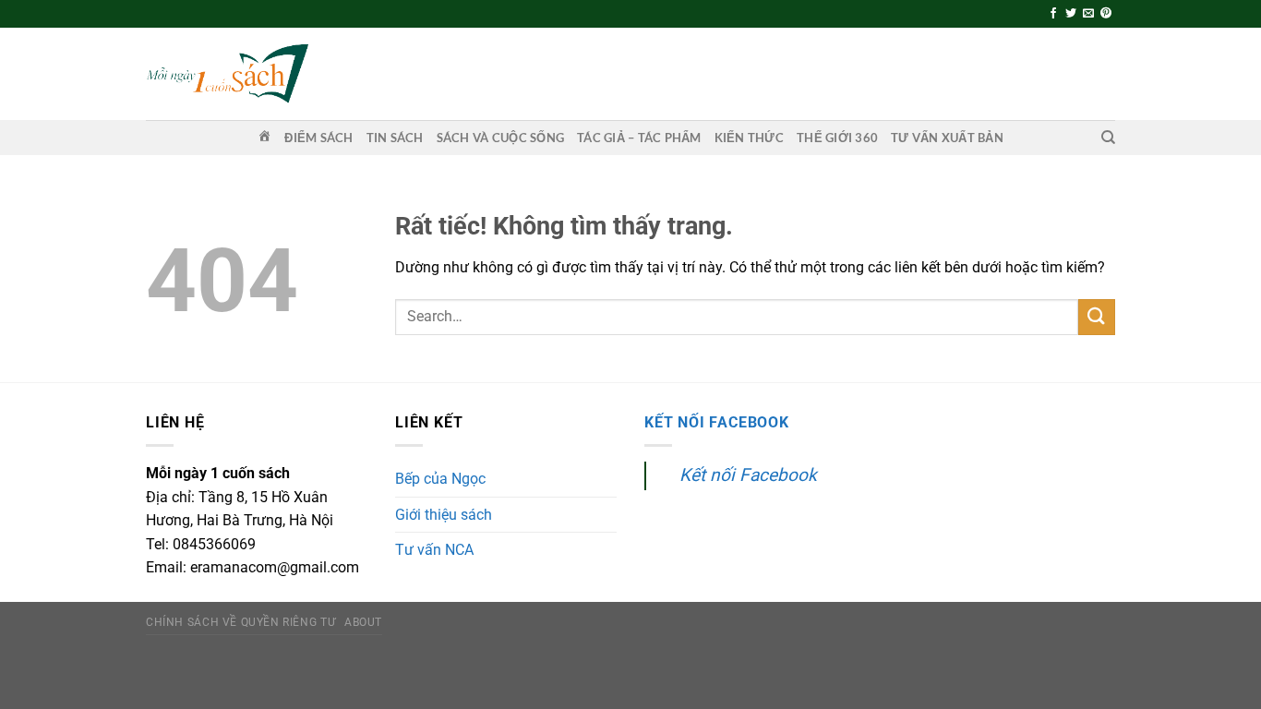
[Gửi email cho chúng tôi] (1088, 13)
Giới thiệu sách (443, 514)
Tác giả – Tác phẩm (639, 137)
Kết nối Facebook (716, 422)
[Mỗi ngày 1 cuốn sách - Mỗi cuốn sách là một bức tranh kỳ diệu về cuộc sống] (227, 73)
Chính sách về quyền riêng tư (240, 622)
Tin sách (395, 137)
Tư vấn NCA (434, 550)
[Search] (1108, 137)
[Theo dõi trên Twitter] (1070, 13)
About (363, 622)
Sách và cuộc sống (500, 137)
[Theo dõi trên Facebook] (1053, 13)
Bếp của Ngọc (440, 478)
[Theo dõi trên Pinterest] (1105, 13)
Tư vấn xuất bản (947, 137)
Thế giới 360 (837, 137)
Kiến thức (749, 137)
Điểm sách (318, 137)
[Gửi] (1096, 317)
